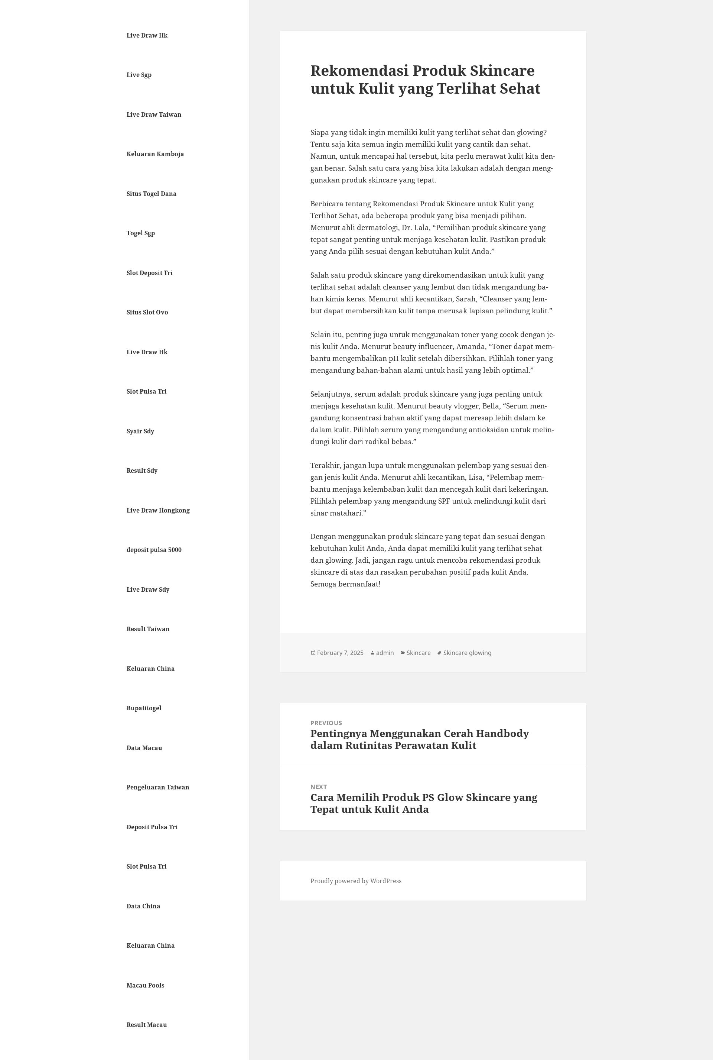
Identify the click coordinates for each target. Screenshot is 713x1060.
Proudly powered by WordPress (355, 881)
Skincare (419, 653)
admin (385, 653)
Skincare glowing (467, 653)
